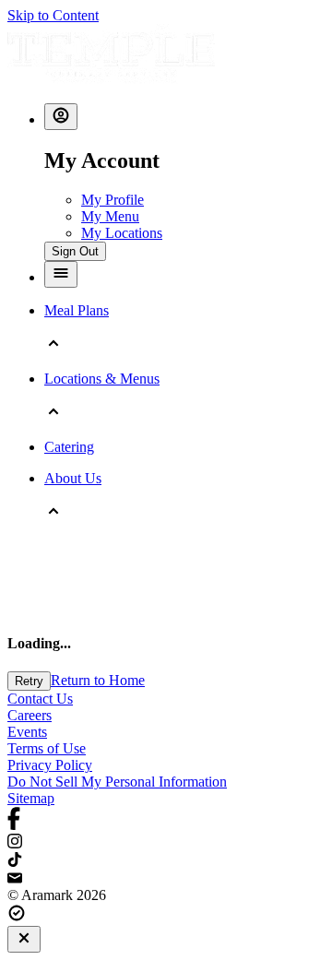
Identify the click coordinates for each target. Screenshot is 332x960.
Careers (29, 715)
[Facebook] (166, 820)
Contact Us (40, 698)
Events (27, 732)
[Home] (111, 80)
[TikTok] (166, 861)
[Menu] (60, 274)
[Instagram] (166, 843)
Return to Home (98, 680)
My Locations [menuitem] (121, 233)
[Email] (166, 879)
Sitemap (30, 798)
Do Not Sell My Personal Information (117, 781)
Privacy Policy (49, 765)
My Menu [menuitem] (110, 216)
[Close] (24, 939)
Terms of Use (46, 748)
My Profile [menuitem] (112, 199)
